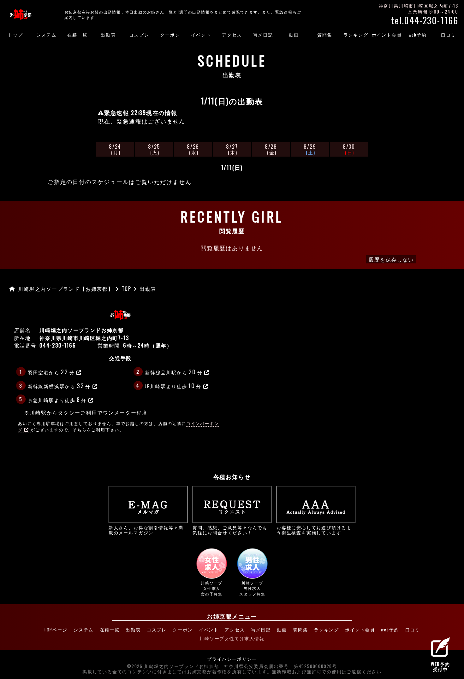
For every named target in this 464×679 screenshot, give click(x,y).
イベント (201, 35)
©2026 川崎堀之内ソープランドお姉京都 (173, 666)
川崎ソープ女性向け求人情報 (231, 638)
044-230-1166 (57, 345)
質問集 (324, 35)
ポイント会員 (387, 35)
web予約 (418, 35)
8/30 (349, 149)
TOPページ (56, 629)
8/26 (193, 149)
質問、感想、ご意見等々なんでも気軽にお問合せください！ (230, 529)
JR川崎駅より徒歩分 (173, 385)
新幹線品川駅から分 (173, 371)
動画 (294, 35)
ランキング (355, 35)
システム (46, 35)
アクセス (232, 35)
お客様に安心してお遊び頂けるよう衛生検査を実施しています (314, 529)
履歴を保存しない (391, 259)
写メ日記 (263, 35)
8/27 (232, 149)
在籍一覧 (77, 35)
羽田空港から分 (51, 371)
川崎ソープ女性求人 (212, 588)
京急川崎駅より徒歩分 (57, 399)
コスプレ (139, 35)
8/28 (271, 149)
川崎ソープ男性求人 (252, 588)
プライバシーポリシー (232, 659)
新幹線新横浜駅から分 (59, 385)
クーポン (170, 35)
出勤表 (108, 35)
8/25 (154, 149)
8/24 (115, 149)
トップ (15, 35)
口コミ (448, 35)
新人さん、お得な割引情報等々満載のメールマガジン (146, 529)
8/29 (310, 149)
